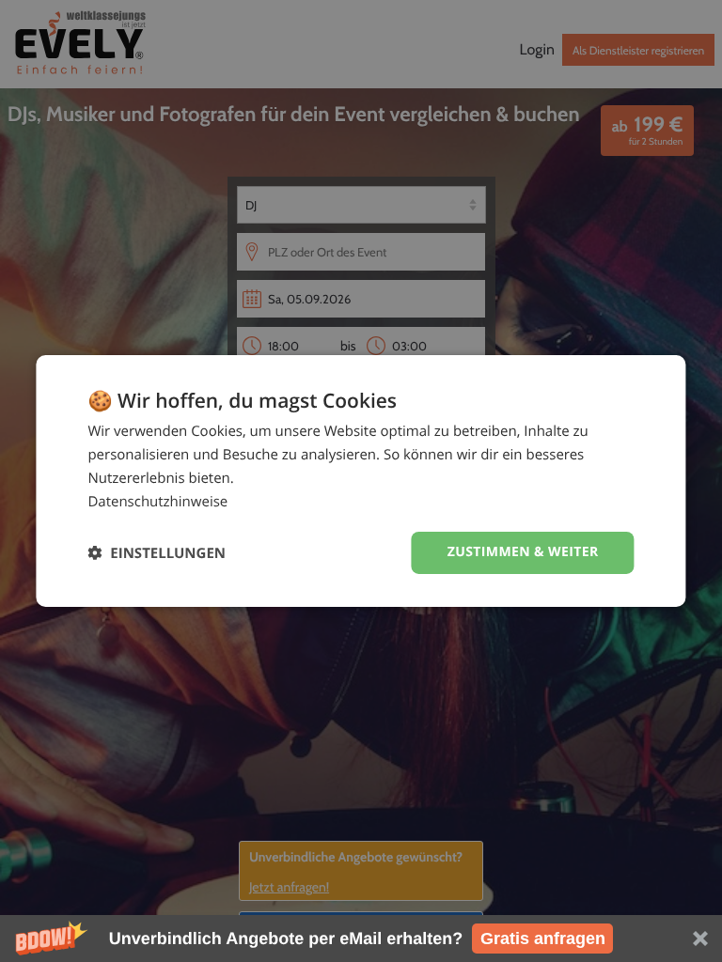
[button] (361, 938)
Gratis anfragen (542, 938)
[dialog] (360, 481)
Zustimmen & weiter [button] (523, 552)
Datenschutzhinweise (157, 501)
